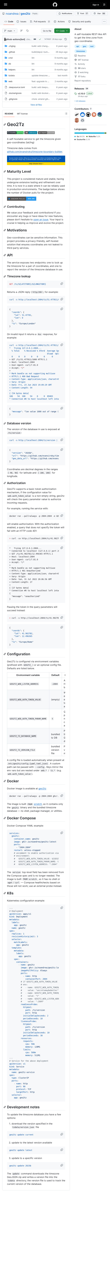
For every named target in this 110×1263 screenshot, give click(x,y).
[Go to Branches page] (21, 30)
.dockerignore (14, 93)
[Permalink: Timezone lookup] (5, 276)
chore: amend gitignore (42, 99)
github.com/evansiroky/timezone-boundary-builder (34, 151)
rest (92, 46)
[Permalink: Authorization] (5, 483)
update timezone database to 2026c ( (49, 75)
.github (11, 52)
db (9, 63)
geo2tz (25, 13)
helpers (11, 69)
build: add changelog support (45, 46)
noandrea (12, 13)
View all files (36, 104)
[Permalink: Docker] (5, 781)
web (10, 81)
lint (33, 58)
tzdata (11, 75)
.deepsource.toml (16, 87)
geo (84, 46)
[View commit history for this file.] (65, 39)
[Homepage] (55, 4)
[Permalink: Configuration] (5, 654)
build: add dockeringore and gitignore (49, 93)
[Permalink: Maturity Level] (5, 171)
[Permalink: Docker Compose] (5, 818)
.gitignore (12, 99)
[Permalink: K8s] (5, 893)
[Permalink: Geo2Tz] (5, 124)
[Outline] (66, 113)
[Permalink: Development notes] (5, 1107)
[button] (62, 284)
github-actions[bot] (15, 39)
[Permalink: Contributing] (5, 207)
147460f (47, 39)
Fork (84, 13)
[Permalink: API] (5, 255)
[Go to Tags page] (27, 30)
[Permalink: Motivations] (5, 230)
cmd (10, 58)
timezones (80, 51)
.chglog (11, 46)
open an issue (40, 219)
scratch (38, 804)
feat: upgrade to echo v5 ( (44, 81)
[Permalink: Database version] (5, 423)
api (77, 46)
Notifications (67, 13)
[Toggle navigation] (5, 4)
